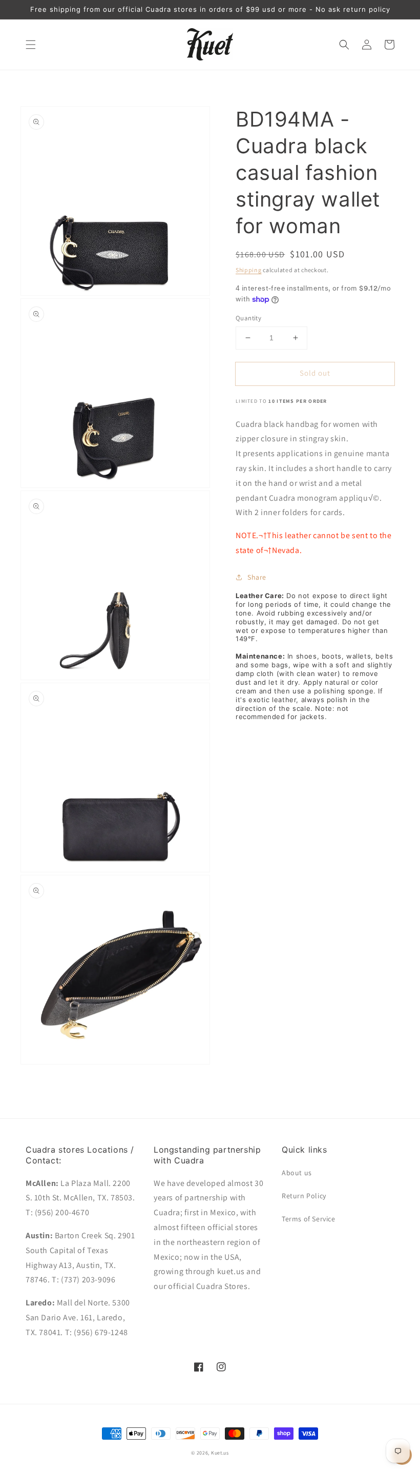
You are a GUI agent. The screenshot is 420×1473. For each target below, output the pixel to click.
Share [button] (256, 577)
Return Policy (304, 1195)
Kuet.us (220, 1452)
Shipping (249, 270)
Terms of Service (308, 1218)
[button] (30, 44)
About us (297, 1172)
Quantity (248, 318)
